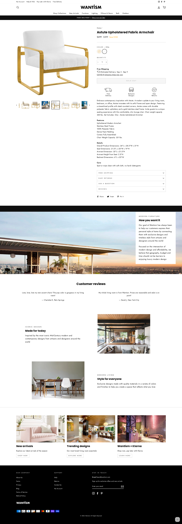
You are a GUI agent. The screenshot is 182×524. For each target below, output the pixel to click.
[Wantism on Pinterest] (101, 493)
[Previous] (17, 105)
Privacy (18, 485)
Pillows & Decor (107, 13)
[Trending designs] (91, 428)
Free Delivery (57, 2)
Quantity (101, 58)
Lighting (95, 13)
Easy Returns (105, 178)
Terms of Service (21, 492)
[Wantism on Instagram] (93, 493)
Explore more (75, 456)
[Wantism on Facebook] (97, 493)
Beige (99, 51)
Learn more (124, 456)
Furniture (85, 13)
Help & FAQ (30, 2)
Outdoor (125, 13)
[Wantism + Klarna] (141, 428)
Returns (56, 481)
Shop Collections (59, 13)
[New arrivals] (40, 428)
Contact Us (58, 485)
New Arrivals (74, 13)
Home (99, 28)
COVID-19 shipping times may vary (110, 75)
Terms (18, 481)
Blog (17, 489)
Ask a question (107, 184)
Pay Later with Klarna (44, 2)
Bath (117, 13)
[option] (91, 18)
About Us (19, 477)
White (104, 51)
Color (103, 47)
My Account (20, 2)
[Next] (88, 105)
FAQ (55, 477)
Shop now (23, 456)
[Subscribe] (122, 486)
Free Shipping (106, 173)
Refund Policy (21, 496)
